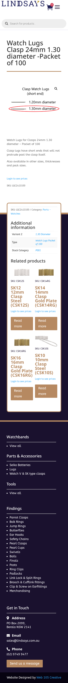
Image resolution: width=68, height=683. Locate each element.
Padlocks (16, 573)
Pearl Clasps (18, 543)
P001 (38, 250)
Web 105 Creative (48, 677)
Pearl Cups (17, 548)
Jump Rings (18, 526)
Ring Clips (16, 569)
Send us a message (24, 663)
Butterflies (17, 530)
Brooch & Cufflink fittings (27, 582)
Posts (13, 565)
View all (15, 446)
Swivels (15, 552)
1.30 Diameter (43, 234)
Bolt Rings (17, 522)
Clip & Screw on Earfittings (28, 586)
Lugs (13, 469)
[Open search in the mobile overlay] (34, 23)
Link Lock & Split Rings (25, 578)
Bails (13, 556)
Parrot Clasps (19, 517)
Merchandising (20, 591)
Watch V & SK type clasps (27, 473)
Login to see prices (17, 178)
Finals (14, 560)
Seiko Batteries (20, 465)
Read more (18, 323)
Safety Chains (19, 539)
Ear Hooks (17, 535)
